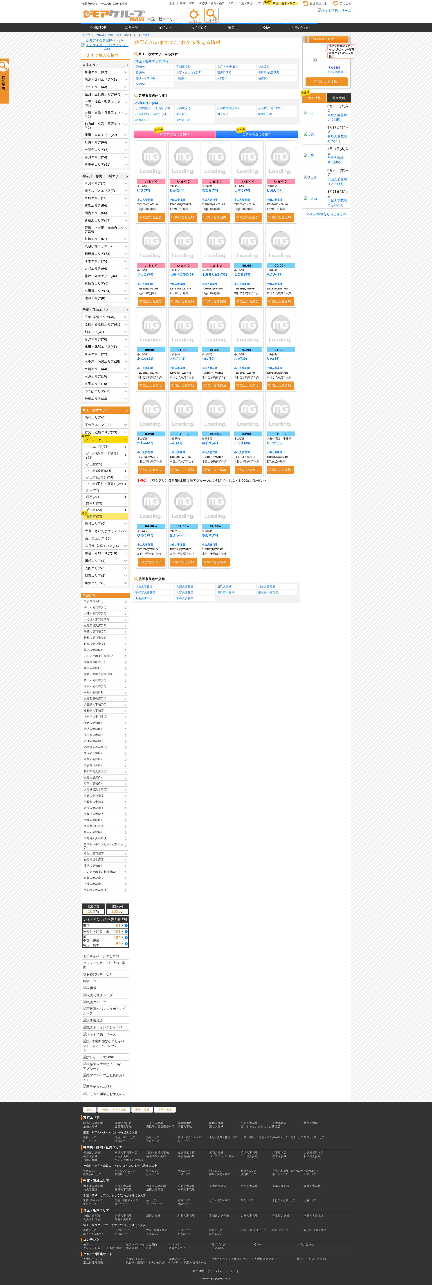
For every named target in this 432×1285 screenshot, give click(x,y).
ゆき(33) (143, 190)
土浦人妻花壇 (123, 1186)
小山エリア (184, 1230)
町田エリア (89, 1141)
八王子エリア (185, 1141)
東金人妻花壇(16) (95, 643)
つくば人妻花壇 (156, 1186)
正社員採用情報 (93, 1262)
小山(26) (263, 66)
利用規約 (198, 1271)
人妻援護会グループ (267, 1258)
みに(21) (176, 443)
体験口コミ (91, 981)
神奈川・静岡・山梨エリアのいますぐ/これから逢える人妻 (120, 1165)
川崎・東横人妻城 (157, 1152)
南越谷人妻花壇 (268, 592)
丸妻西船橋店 (217, 1186)
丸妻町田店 (185, 1123)
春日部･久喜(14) (268, 72)
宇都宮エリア (122, 1230)
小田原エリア (280, 1174)
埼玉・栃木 (165, 1109)
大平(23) (92, 490)
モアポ (233, 27)
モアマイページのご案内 (101, 956)
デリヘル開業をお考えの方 (190, 1262)
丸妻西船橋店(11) (95, 698)
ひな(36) (333, 67)
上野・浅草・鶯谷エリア (223, 1137)
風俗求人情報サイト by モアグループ (149, 1262)
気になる (345, 3)
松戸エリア (184, 1200)
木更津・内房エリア (284, 1200)
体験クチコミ (177, 1248)
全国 (172, 3)
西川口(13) (224, 72)
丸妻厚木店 (279, 1152)
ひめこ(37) (145, 535)
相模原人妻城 (312, 1156)
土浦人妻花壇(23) (95, 613)
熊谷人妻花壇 (184, 598)
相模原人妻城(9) (94, 710)
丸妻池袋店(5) (93, 777)
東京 (90, 1109)
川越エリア (121, 1233)
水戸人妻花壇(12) (95, 686)
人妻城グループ (93, 1258)
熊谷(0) (140, 72)
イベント (165, 27)
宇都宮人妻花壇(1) (95, 890)
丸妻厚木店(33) (94, 601)
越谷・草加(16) (145, 78)
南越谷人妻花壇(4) (95, 838)
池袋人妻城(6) (93, 759)
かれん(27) (145, 443)
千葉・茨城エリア (249, 3)
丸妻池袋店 (279, 1123)
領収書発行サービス (97, 974)
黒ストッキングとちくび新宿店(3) (103, 846)
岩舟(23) (92, 497)
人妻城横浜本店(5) (95, 789)
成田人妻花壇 (154, 1189)
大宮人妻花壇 (184, 592)
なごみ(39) (242, 274)
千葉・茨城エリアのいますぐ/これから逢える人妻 (114, 1195)
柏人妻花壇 (90, 1189)
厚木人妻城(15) (94, 649)
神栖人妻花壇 (123, 1189)
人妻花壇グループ (137, 1258)
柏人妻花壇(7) (93, 753)
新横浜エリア (248, 1170)
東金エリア (247, 1200)
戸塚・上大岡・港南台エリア (289, 1170)
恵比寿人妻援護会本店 (160, 1126)
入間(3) (222, 78)
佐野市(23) (94, 516)
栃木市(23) (94, 510)
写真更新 (338, 98)
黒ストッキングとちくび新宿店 (260, 1126)
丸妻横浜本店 (186, 1152)
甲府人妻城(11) (94, 692)
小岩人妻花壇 (249, 1123)
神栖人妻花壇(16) (95, 637)
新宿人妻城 (311, 1123)
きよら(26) (178, 535)
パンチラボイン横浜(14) (99, 655)
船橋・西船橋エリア (126, 1200)
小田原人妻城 (249, 1156)
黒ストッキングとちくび (312, 1258)
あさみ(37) (275, 274)
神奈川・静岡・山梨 (114, 1109)
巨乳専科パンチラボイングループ (233, 1258)
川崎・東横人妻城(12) (98, 674)
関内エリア (215, 1170)
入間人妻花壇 (184, 586)
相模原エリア (122, 1174)
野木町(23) (94, 503)
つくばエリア (154, 1204)
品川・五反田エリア (189, 1137)
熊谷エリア (215, 1230)
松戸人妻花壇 (186, 1186)
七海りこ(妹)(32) (182, 274)
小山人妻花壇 (145, 199)
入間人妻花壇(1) (94, 883)
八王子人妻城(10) (95, 704)
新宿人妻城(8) (93, 722)
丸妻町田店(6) (93, 765)
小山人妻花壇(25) (95, 607)
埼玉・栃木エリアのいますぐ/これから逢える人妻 (114, 1225)
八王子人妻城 (154, 1123)
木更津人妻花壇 (93, 1186)
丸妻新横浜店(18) (95, 625)
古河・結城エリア (156, 1230)
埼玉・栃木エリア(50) (151, 61)
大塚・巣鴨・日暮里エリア (256, 1137)
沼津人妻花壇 (249, 1152)
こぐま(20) (242, 443)
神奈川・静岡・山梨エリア (216, 3)
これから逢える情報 (257, 134)
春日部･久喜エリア (315, 1230)
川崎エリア (312, 1170)
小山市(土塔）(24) (99, 477)
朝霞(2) (263, 78)
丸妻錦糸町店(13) (95, 662)
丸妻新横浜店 (186, 1156)
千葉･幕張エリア (93, 1200)
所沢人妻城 (224, 586)
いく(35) (333, 119)
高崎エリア (89, 1230)
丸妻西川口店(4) (94, 826)
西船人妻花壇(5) (94, 807)
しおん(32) (275, 190)
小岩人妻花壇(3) (94, 853)
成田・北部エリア (219, 1200)
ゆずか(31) (210, 443)
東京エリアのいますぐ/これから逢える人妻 (110, 1132)
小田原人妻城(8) (94, 734)
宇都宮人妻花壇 (145, 592)
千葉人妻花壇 (280, 1186)
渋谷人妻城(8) (93, 728)
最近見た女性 (318, 3)
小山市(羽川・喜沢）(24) (104, 484)
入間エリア (152, 1233)
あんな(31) (145, 358)
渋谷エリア (152, 1137)
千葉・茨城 (142, 1109)
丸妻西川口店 (143, 598)
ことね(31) (335, 205)
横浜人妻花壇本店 (126, 1152)
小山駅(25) (94, 464)
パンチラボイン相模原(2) (100, 871)
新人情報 (314, 98)
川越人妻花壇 (266, 586)
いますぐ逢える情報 (174, 134)
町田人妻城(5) (93, 783)
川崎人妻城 (90, 1159)
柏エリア (151, 1200)
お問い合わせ (300, 27)
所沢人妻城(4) (93, 832)
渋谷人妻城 (185, 1126)
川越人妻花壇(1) (94, 877)
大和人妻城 (216, 1152)
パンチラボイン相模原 (129, 1159)
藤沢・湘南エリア (219, 1174)
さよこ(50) (145, 274)
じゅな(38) (178, 190)
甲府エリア (152, 1170)
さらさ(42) (178, 358)
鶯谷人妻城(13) (94, 668)
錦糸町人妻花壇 (93, 1123)
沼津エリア (310, 1174)
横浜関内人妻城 (156, 1156)
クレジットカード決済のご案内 (104, 965)
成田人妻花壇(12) (95, 680)
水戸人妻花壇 (186, 1189)
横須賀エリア (248, 1174)
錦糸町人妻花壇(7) (95, 747)
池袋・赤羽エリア (125, 1137)
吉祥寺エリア (122, 1141)
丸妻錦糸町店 (123, 1123)
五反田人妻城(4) (94, 813)
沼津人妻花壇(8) (94, 741)
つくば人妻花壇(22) (96, 619)
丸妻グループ (177, 1258)
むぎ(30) (240, 358)
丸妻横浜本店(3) (94, 859)
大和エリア (184, 1174)
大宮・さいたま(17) (189, 72)
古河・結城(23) (227, 66)
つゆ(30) (208, 358)
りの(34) (273, 358)
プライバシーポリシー (222, 1271)
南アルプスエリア (125, 1170)
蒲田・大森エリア (314, 1137)
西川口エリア (280, 1230)
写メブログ (199, 27)
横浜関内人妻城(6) (95, 771)
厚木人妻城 (279, 1156)
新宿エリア (89, 1137)
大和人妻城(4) (93, 820)
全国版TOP (98, 27)
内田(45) (333, 162)
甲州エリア (89, 1170)
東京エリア (187, 3)
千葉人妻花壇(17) (95, 631)
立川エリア (152, 1141)
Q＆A (257, 1244)
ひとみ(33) (335, 183)
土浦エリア (310, 1200)
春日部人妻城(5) (94, 801)
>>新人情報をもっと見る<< (326, 214)
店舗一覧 (131, 27)
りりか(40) (275, 443)
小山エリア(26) (97, 446)
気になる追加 (152, 217)
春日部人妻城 (225, 592)
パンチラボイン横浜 (222, 1156)
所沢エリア (215, 1233)
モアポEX (218, 1248)
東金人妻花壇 (312, 1186)
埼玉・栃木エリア (284, 3)
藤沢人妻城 (90, 1156)
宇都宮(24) (183, 66)
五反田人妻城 (123, 1126)
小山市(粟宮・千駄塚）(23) (103, 455)
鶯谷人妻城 (216, 1126)
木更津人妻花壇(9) (95, 716)
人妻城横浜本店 (314, 1152)
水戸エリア (89, 1204)
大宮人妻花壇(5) (94, 795)
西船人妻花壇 (249, 1186)
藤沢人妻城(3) (93, 865)
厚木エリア (152, 1174)
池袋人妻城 (90, 1126)
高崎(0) (140, 66)
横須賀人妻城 (91, 1152)
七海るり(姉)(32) (214, 274)
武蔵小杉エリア (92, 1174)
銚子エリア (121, 1204)
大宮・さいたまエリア (254, 1230)
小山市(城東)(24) (98, 470)
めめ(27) (333, 141)
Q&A (266, 27)
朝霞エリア (184, 1233)
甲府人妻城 (122, 1156)
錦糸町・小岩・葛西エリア (287, 1137)
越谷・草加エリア (93, 1233)
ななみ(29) (210, 190)
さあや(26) (210, 535)
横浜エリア (184, 1170)
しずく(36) (242, 190)
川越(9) (181, 78)
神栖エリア (184, 1204)
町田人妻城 (216, 1123)
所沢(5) (140, 84)
